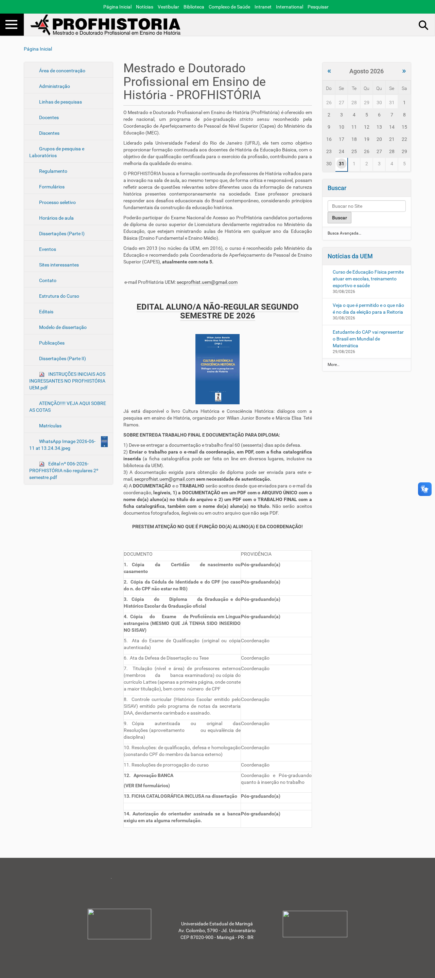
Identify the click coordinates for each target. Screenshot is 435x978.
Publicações (51, 343)
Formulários (51, 186)
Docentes (48, 117)
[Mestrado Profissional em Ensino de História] (107, 25)
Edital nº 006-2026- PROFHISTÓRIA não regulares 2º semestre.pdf (63, 470)
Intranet (263, 7)
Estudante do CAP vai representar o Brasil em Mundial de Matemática (368, 338)
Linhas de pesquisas (60, 102)
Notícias (144, 7)
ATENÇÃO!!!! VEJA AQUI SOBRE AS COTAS (67, 407)
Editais (45, 311)
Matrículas (50, 425)
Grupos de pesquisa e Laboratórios (56, 152)
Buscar (337, 187)
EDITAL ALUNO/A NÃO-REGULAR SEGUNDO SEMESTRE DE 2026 (218, 311)
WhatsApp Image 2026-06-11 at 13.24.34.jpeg (62, 445)
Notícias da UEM (350, 256)
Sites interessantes (58, 264)
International (289, 7)
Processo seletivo (57, 202)
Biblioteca (194, 7)
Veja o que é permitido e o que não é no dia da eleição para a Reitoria (368, 308)
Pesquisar (318, 7)
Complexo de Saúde (229, 7)
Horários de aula (56, 218)
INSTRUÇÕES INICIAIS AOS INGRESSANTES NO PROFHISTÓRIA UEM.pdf (67, 380)
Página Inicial (117, 7)
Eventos (47, 249)
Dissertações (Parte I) (61, 233)
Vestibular (168, 7)
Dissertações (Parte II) (62, 358)
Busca (423, 24)
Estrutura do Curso (58, 296)
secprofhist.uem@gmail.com (207, 282)
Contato (47, 280)
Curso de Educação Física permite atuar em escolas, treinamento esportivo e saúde (368, 278)
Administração (54, 86)
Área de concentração (61, 70)
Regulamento (52, 171)
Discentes (48, 133)
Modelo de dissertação (62, 327)
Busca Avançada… (344, 233)
